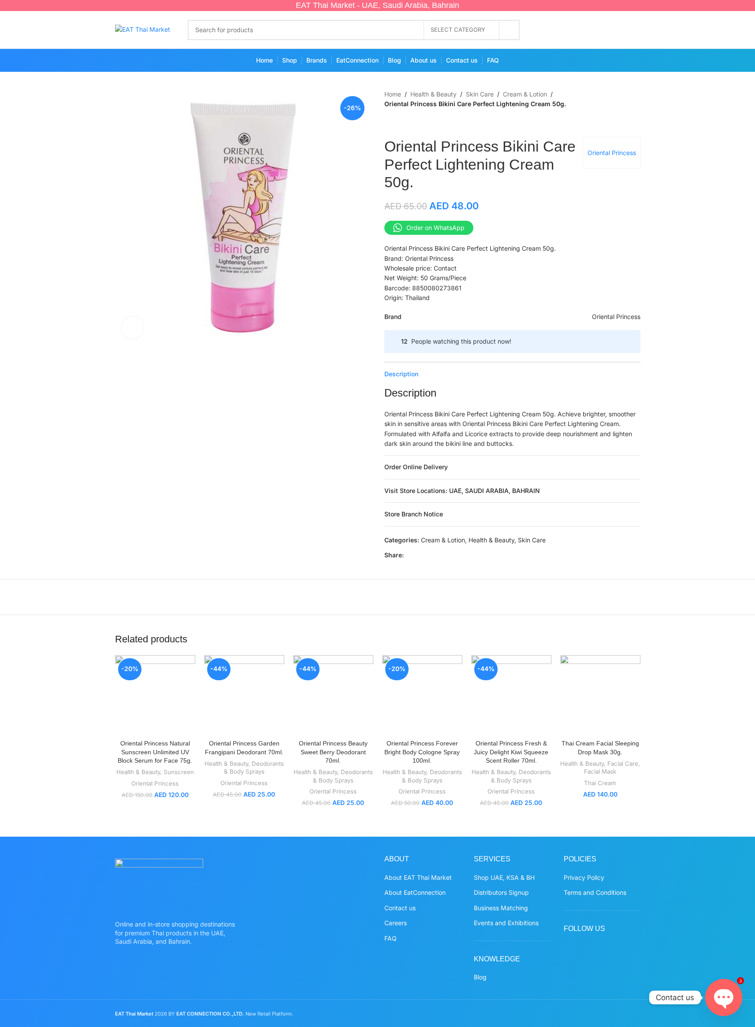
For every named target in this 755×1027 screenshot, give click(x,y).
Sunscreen (179, 771)
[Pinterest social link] (597, 30)
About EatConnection (415, 892)
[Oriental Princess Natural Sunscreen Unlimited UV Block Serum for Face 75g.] (155, 695)
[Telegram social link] (472, 555)
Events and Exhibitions (506, 923)
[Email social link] (430, 555)
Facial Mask (600, 771)
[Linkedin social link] (451, 555)
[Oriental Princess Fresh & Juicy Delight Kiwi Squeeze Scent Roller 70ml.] (511, 695)
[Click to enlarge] (133, 328)
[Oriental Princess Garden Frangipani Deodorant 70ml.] (244, 695)
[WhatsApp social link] (614, 30)
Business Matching (501, 908)
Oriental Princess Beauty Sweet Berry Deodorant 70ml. (333, 752)
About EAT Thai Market (418, 877)
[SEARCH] (509, 30)
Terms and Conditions (595, 892)
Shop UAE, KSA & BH (504, 877)
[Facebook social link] (545, 30)
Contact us (400, 908)
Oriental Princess (612, 152)
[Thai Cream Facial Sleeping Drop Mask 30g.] (600, 695)
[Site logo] (142, 29)
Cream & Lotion (525, 94)
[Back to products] (400, 123)
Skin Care (480, 94)
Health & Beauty (433, 94)
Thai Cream (600, 782)
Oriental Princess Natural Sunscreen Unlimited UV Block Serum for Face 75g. (155, 752)
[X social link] (563, 30)
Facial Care (622, 763)
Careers (395, 923)
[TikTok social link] (631, 30)
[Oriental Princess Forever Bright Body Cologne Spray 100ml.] (422, 695)
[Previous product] (389, 123)
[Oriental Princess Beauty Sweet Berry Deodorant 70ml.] (333, 695)
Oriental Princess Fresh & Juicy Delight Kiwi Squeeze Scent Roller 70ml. (511, 752)
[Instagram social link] (580, 30)
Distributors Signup (501, 892)
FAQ (390, 938)
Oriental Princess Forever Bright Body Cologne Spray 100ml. (422, 752)
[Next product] (410, 123)
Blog (480, 977)
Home (392, 94)
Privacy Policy (584, 877)
